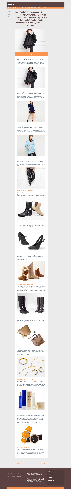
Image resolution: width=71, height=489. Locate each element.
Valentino (37, 478)
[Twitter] (15, 7)
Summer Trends (29, 481)
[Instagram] (10, 7)
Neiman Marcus (32, 473)
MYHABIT (9, 14)
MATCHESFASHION (39, 474)
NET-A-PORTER (33, 474)
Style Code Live (51, 480)
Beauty (46, 5)
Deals (29, 7)
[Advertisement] (57, 28)
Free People (36, 481)
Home (22, 7)
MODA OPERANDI (33, 479)
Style (36, 5)
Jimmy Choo (42, 479)
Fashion (30, 5)
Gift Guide (39, 7)
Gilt (39, 478)
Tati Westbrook (35, 480)
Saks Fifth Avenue (29, 475)
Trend (25, 7)
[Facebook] (8, 7)
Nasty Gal (42, 478)
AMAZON (34, 475)
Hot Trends (44, 7)
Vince (38, 480)
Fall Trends (28, 479)
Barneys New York (39, 475)
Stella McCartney (29, 480)
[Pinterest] (12, 7)
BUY (31, 54)
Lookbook (24, 5)
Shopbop (28, 473)
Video (41, 5)
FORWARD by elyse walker (31, 477)
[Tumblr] (13, 7)
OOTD (49, 471)
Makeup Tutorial (33, 7)
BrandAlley (41, 477)
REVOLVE (40, 473)
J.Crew (34, 478)
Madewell (39, 481)
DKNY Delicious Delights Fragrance (22, 463)
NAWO (11, 4)
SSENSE (38, 479)
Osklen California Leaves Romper (40, 463)
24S (32, 481)
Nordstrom (36, 473)
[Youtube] (17, 7)
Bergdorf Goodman (29, 478)
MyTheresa (37, 477)
